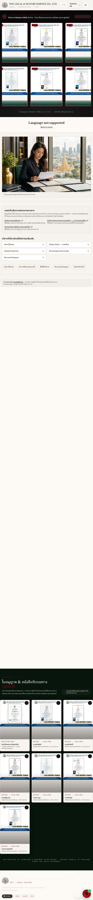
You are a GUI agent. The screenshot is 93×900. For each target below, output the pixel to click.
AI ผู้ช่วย (7, 896)
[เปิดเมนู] (85, 5)
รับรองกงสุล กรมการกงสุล (59, 251)
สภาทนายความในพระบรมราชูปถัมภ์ (17, 227)
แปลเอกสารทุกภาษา (11, 251)
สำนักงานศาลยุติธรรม (12, 220)
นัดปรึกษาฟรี (73, 5)
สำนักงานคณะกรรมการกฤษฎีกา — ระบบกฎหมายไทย (66, 220)
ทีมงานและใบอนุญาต (11, 257)
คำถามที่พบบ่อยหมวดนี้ (27, 266)
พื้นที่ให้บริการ (44, 266)
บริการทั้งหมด (9, 244)
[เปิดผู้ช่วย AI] (78, 893)
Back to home (47, 127)
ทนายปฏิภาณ (18, 282)
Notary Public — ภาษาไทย (59, 244)
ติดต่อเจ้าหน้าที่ (79, 266)
